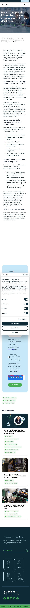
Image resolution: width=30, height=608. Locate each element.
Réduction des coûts (10, 397)
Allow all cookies (15, 323)
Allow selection (15, 328)
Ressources (10, 38)
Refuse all (15, 332)
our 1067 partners (11, 281)
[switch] (26, 304)
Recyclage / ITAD (9, 403)
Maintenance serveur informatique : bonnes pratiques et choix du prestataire (15, 475)
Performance (9, 441)
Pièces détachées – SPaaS (13, 447)
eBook (17, 38)
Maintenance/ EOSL (10, 400)
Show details (22, 319)
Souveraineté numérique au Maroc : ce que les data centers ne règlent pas (14, 431)
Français (24, 1)
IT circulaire (9, 436)
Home (3, 38)
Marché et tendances (12, 439)
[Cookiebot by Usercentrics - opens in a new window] (21, 274)
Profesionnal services (12, 449)
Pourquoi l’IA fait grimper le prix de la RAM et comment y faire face (14, 506)
